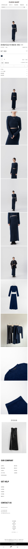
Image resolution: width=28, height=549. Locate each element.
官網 (2, 62)
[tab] (2, 56)
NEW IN (10, 4)
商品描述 (2, 73)
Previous (3, 12)
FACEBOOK (14, 523)
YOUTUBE (14, 526)
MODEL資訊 (3, 71)
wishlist (26, 51)
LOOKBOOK (14, 528)
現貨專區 (16, 4)
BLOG (14, 529)
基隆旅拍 (22, 4)
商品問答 (2, 75)
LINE (14, 522)
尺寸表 (2, 69)
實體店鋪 (7, 62)
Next (26, 12)
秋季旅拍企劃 (4, 4)
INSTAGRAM (14, 521)
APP (14, 525)
